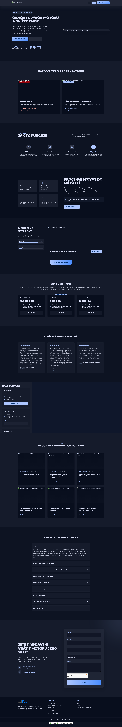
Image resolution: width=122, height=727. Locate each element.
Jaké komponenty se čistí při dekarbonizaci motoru (31, 509)
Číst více (24, 482)
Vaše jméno (69, 632)
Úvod (78, 705)
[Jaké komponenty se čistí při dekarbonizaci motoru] (31, 495)
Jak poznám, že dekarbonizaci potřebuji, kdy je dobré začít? (61, 570)
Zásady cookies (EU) (82, 710)
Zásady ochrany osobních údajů (84, 707)
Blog (84, 3)
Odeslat (84, 682)
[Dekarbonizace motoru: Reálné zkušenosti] (90, 495)
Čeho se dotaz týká (71, 654)
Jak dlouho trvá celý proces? (61, 602)
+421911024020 (51, 703)
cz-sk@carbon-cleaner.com (54, 705)
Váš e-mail (69, 639)
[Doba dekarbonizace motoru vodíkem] (61, 495)
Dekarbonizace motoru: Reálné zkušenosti (88, 509)
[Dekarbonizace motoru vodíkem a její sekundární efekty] (61, 461)
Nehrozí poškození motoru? (61, 583)
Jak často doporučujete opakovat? (61, 589)
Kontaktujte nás (103, 3)
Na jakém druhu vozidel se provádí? (61, 576)
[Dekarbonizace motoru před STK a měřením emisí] (90, 461)
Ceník (60, 3)
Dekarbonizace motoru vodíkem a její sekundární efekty (59, 476)
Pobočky (77, 3)
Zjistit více (35, 39)
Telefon (69, 646)
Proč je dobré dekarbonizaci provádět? (61, 563)
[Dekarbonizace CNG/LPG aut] (31, 461)
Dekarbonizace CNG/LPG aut (31, 474)
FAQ (72, 3)
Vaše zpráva (70, 661)
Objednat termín (20, 38)
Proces (66, 3)
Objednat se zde (16, 403)
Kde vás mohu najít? (61, 608)
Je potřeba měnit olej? (61, 595)
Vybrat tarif (31, 312)
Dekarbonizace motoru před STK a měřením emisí (89, 475)
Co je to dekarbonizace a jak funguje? (61, 546)
